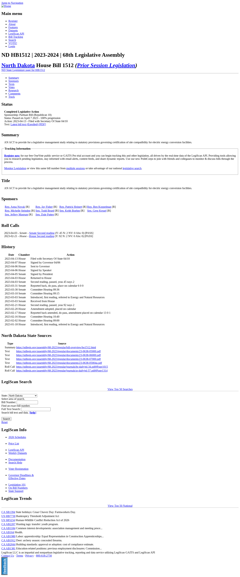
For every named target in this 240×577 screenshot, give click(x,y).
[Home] (6, 6)
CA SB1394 (8, 512)
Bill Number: (9, 402)
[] (32, 412)
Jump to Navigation (12, 2)
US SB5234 (8, 520)
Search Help (15, 462)
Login (11, 46)
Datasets (13, 30)
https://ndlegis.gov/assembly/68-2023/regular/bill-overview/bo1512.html (56, 347)
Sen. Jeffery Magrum (16, 214)
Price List (13, 443)
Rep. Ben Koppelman (99, 206)
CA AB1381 (8, 548)
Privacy (29, 555)
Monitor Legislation (15, 168)
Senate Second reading (41, 232)
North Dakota (18, 65)
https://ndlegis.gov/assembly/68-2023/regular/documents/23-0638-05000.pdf (58, 351)
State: (4, 395)
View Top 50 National (120, 505)
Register (13, 21)
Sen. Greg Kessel (96, 210)
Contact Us (7, 555)
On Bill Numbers (18, 487)
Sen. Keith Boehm (69, 210)
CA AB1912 (8, 540)
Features (13, 27)
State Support (15, 490)
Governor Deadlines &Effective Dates (21, 477)
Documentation (16, 459)
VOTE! (12, 43)
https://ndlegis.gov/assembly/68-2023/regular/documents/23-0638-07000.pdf (58, 358)
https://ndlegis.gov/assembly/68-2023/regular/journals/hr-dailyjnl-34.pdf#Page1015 (62, 366)
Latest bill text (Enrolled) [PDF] (28, 124)
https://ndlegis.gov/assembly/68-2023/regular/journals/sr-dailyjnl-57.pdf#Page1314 (62, 370)
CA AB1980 (8, 536)
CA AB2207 (8, 524)
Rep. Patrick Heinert (70, 206)
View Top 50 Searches (120, 389)
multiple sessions (75, 168)
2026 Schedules (17, 437)
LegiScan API (16, 33)
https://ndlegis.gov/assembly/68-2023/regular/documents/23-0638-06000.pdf (58, 355)
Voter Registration (18, 468)
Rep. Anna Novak (15, 206)
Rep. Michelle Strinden (17, 210)
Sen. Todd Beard (44, 210)
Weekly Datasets (17, 453)
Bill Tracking (15, 36)
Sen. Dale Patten (44, 214)
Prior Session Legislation (106, 65)
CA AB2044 (8, 544)
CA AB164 (7, 532)
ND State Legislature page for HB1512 (23, 70)
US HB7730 (8, 516)
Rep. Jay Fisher (44, 206)
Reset (4, 422)
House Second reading (41, 236)
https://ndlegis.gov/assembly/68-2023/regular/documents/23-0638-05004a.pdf (59, 362)
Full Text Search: (11, 409)
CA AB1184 (8, 528)
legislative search (132, 168)
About (11, 24)
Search (12, 39)
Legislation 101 (17, 484)
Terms (19, 555)
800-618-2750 (44, 555)
